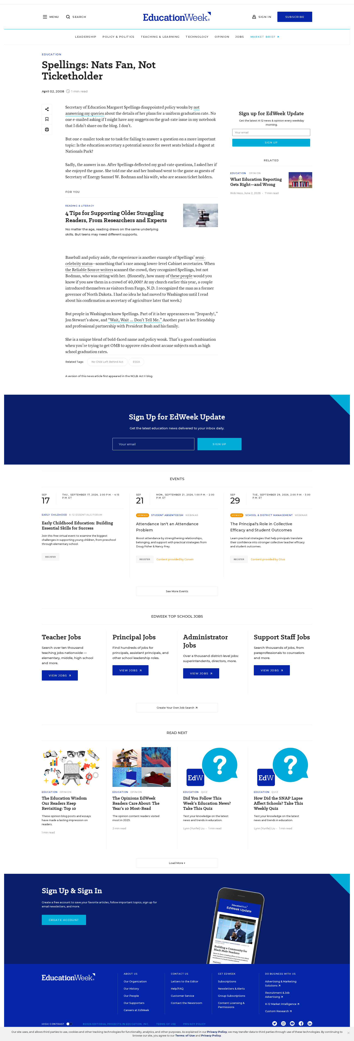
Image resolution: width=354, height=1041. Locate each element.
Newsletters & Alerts (231, 988)
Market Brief (263, 36)
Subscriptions (227, 981)
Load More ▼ (177, 863)
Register (50, 557)
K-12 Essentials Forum (85, 514)
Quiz (204, 792)
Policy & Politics (118, 36)
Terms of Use (166, 1024)
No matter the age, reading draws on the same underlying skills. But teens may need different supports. (111, 231)
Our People (131, 995)
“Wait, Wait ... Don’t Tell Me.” (135, 320)
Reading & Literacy (79, 205)
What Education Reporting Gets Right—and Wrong (256, 182)
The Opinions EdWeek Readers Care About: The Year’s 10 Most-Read (135, 803)
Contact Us (179, 973)
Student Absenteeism (167, 515)
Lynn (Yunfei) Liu (193, 828)
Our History (131, 988)
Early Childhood (54, 514)
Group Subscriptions (231, 995)
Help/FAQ (177, 988)
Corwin (189, 559)
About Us (130, 973)
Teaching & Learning (160, 36)
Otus (282, 559)
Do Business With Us (280, 973)
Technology (197, 36)
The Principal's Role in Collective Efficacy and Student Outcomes (261, 527)
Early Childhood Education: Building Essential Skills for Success (77, 525)
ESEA (136, 361)
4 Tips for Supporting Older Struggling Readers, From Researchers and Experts (116, 216)
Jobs (239, 36)
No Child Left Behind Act (107, 361)
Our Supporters (134, 1003)
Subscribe (294, 16)
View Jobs (58, 675)
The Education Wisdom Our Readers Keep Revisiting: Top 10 (64, 803)
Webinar (191, 515)
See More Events (177, 591)
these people (181, 275)
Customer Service (182, 995)
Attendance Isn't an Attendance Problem (167, 527)
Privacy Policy (194, 1024)
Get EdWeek (227, 973)
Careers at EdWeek (136, 1010)
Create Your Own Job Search (176, 707)
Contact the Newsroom (186, 1003)
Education (51, 54)
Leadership (85, 36)
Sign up (219, 444)
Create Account (64, 920)
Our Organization (135, 981)
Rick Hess (236, 193)
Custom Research (277, 1011)
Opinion (222, 36)
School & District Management (269, 515)
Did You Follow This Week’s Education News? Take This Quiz (207, 803)
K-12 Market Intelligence (281, 1004)
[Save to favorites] (47, 119)
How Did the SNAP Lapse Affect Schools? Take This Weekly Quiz (278, 803)
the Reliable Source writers (89, 269)
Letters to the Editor (184, 981)
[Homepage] (177, 17)
